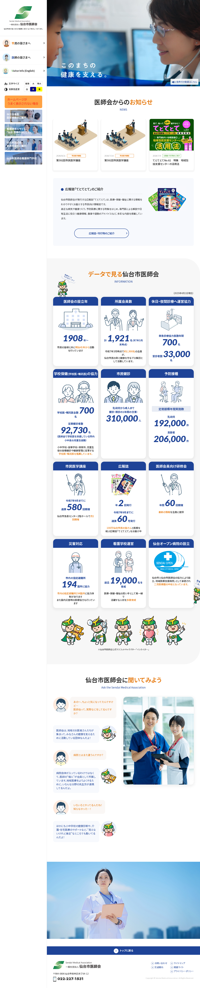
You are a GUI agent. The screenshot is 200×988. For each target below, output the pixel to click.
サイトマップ (179, 963)
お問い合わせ (161, 963)
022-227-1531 (70, 979)
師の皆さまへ (21, 57)
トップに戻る (126, 950)
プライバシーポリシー (184, 971)
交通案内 (159, 967)
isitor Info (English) (23, 70)
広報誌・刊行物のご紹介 (102, 233)
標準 (27, 83)
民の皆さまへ (21, 43)
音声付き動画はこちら (186, 81)
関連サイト (179, 967)
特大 (39, 83)
